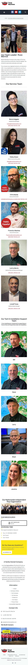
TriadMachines (9, 658)
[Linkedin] (15, 663)
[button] (4, 12)
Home (6, 18)
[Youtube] (12, 663)
